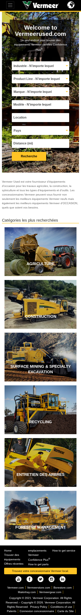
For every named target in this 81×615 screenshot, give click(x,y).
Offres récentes (13, 563)
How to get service (63, 550)
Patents (11, 611)
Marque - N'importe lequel (33, 91)
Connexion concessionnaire (37, 611)
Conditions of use (61, 606)
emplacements (37, 550)
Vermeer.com (15, 587)
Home (8, 550)
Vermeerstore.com (38, 587)
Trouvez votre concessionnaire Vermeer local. (40, 570)
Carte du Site (65, 611)
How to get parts (38, 564)
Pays (17, 130)
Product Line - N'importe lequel (37, 79)
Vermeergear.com (50, 592)
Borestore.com (62, 587)
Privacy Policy (38, 606)
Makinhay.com (27, 592)
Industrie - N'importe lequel (34, 66)
